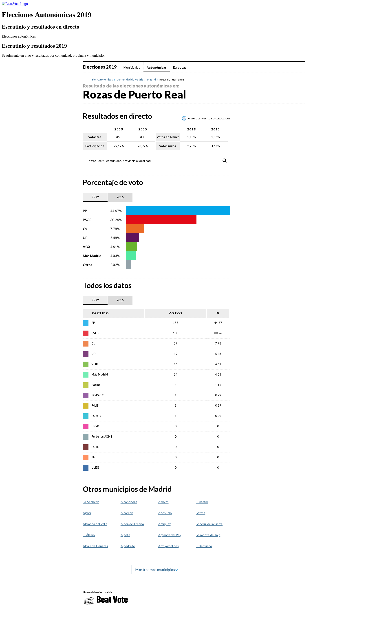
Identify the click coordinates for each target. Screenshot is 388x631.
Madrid (151, 79)
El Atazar (202, 502)
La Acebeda (91, 502)
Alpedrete (128, 546)
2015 (120, 197)
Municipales (131, 67)
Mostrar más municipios (155, 569)
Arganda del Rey (169, 535)
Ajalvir (87, 513)
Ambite (163, 502)
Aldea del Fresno (132, 524)
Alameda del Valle (95, 524)
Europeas (179, 67)
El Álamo (89, 535)
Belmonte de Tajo (208, 535)
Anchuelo (165, 513)
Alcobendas (129, 502)
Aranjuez (164, 524)
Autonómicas (157, 67)
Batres (200, 513)
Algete (125, 535)
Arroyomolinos (168, 546)
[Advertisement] (271, 230)
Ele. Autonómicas (102, 79)
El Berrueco (204, 546)
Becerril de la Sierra (209, 524)
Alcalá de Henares (95, 546)
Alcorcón (127, 513)
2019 (95, 197)
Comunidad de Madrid (130, 79)
